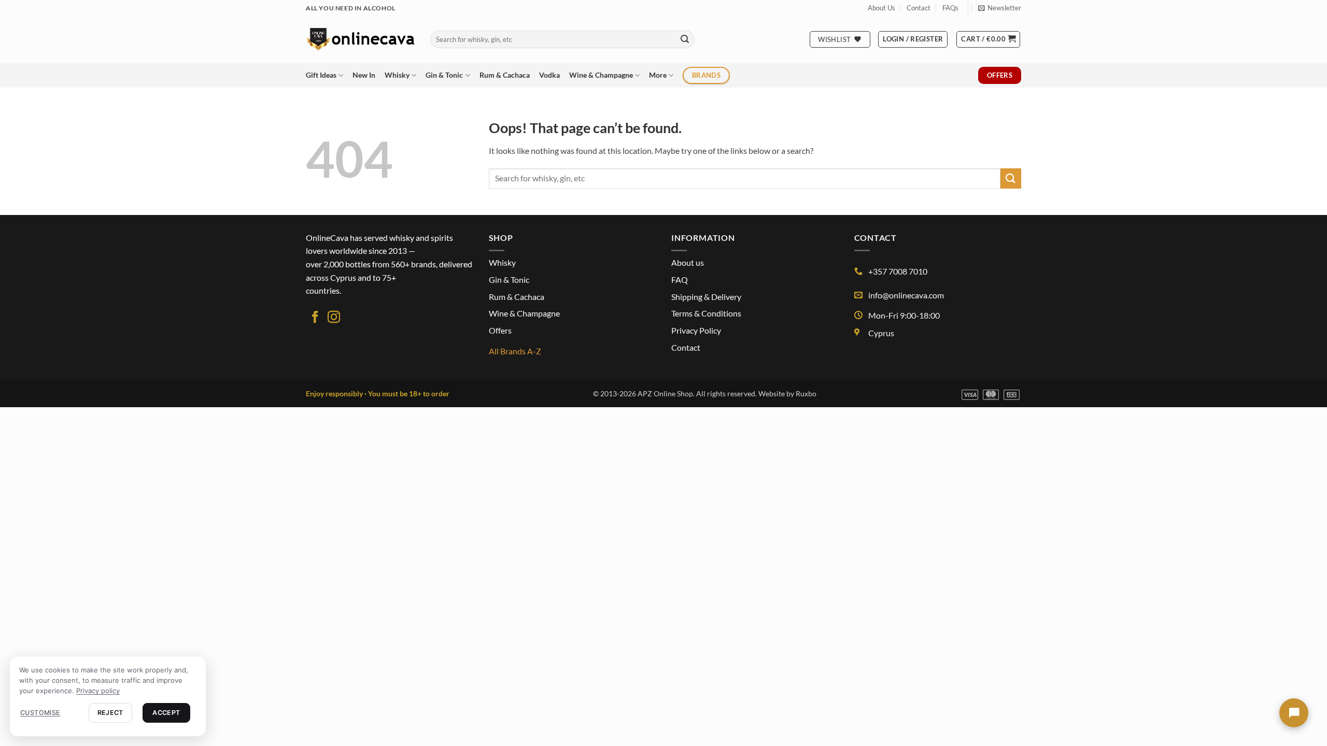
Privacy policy (98, 690)
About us (687, 262)
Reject (110, 712)
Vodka (549, 74)
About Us (881, 8)
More (658, 74)
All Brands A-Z (515, 351)
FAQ (679, 279)
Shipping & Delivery (706, 297)
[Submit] (685, 39)
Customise (40, 712)
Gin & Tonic (444, 74)
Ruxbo (806, 393)
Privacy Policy (696, 330)
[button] (999, 8)
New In (363, 74)
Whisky (397, 74)
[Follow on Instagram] (334, 318)
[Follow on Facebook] (315, 318)
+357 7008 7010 (897, 271)
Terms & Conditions (706, 313)
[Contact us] (1293, 712)
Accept (166, 712)
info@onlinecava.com (906, 295)
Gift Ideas (321, 74)
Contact (918, 8)
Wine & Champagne (601, 74)
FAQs (950, 8)
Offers (500, 330)
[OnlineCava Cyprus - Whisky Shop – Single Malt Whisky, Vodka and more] (360, 39)
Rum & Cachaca (504, 74)
